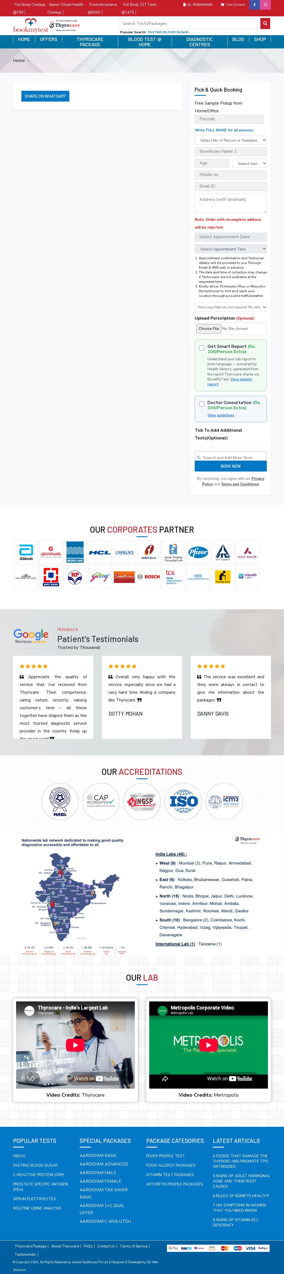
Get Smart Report (231, 349)
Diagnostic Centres (199, 42)
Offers (48, 39)
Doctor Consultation (234, 405)
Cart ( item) (235, 4)
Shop (260, 39)
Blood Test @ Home (144, 42)
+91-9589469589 (199, 4)
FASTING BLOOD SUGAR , (169, 32)
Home (24, 39)
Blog (238, 39)
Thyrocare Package (90, 42)
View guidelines (220, 415)
